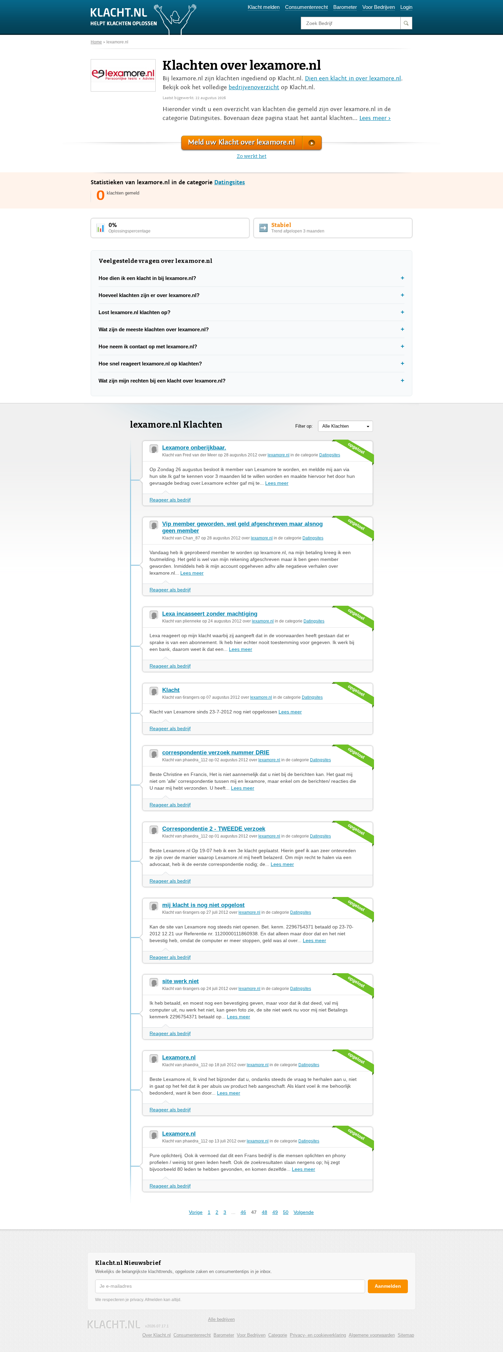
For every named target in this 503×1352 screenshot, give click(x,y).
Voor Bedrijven (378, 7)
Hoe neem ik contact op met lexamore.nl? (148, 346)
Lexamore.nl (179, 1057)
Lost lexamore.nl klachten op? (134, 312)
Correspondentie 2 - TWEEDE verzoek (213, 829)
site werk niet (180, 981)
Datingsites (229, 182)
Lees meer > (375, 118)
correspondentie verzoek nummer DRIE (215, 752)
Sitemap (406, 1335)
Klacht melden (264, 7)
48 (264, 1212)
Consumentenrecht (306, 7)
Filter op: (304, 426)
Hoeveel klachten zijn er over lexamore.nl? (149, 295)
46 (243, 1212)
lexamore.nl (117, 42)
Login (406, 7)
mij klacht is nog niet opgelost (203, 905)
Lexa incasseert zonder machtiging (209, 614)
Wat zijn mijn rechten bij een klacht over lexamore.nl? (162, 381)
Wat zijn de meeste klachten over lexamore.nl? (154, 329)
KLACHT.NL (114, 1324)
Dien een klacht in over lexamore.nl (353, 78)
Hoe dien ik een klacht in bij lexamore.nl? (147, 278)
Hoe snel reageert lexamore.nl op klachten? (150, 363)
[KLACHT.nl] (144, 19)
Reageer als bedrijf (170, 500)
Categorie (277, 1335)
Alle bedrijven (221, 1319)
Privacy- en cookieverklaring (318, 1335)
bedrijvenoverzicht (254, 87)
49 (275, 1212)
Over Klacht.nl (156, 1335)
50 (285, 1212)
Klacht (171, 690)
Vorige (196, 1212)
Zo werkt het (252, 156)
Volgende (304, 1212)
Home (96, 42)
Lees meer (276, 483)
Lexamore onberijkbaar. (194, 447)
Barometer (345, 7)
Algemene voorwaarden (372, 1335)
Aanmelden (388, 1286)
